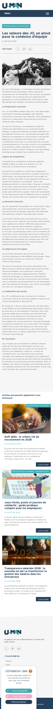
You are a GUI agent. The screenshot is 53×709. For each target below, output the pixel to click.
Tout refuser (19, 696)
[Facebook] (18, 49)
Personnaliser (18, 702)
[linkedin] (19, 648)
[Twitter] (24, 49)
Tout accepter (19, 690)
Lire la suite (43, 465)
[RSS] (30, 49)
